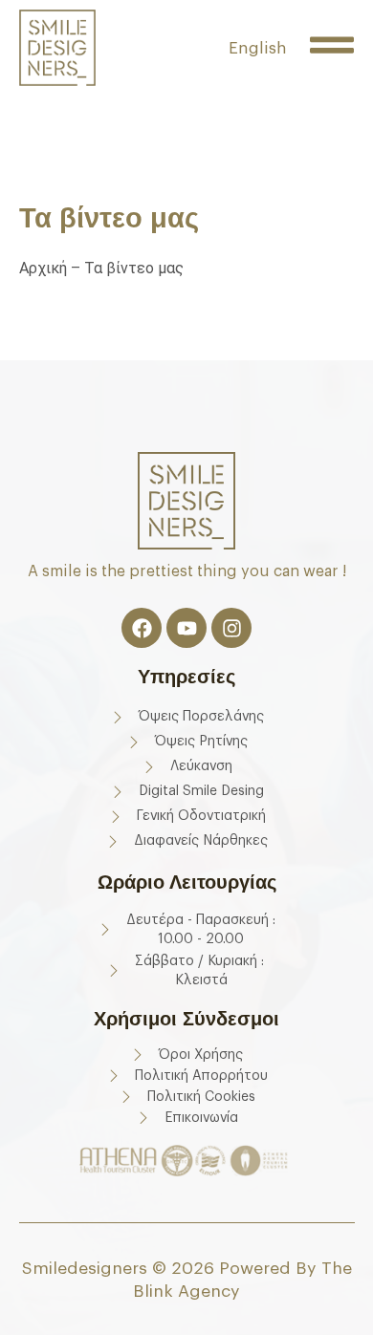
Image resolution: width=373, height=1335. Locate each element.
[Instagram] (231, 628)
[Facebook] (141, 628)
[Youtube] (186, 628)
